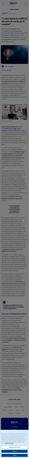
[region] (14, 444)
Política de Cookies (9, 443)
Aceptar (14, 455)
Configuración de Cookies (14, 447)
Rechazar (14, 451)
